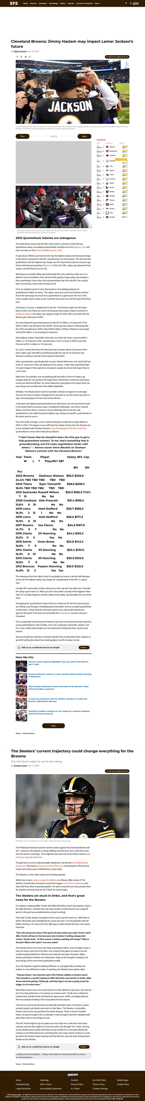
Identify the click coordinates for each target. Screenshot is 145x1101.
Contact (74, 1080)
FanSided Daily (22, 1084)
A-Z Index (75, 1088)
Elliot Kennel (20, 51)
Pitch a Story (46, 1084)
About (18, 1080)
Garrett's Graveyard (84, 3)
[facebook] (126, 3)
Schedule (43, 3)
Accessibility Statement (51, 1088)
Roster (62, 3)
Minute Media (16, 1095)
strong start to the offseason (50, 866)
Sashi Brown (65, 613)
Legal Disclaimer (23, 1088)
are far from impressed (73, 883)
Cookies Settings (100, 1088)
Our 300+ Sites (99, 1080)
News (25, 3)
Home (18, 733)
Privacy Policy (77, 1084)
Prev (23, 136)
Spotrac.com (80, 247)
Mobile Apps (122, 1080)
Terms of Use (99, 1084)
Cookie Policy (123, 1084)
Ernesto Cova (20, 766)
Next (84, 136)
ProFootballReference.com (49, 250)
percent (48, 265)
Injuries (71, 3)
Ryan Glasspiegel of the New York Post (68, 428)
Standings (53, 3)
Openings (44, 1080)
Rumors (33, 3)
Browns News (29, 733)
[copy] (29, 56)
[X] (131, 3)
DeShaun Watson (24, 314)
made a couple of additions (44, 880)
